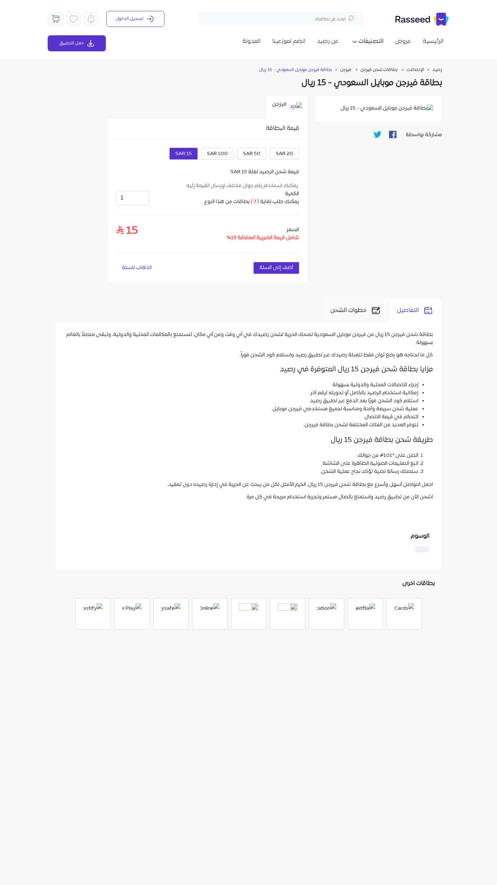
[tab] (287, 107)
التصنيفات (371, 41)
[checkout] (55, 19)
